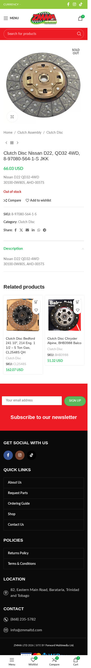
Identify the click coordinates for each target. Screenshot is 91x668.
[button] (36, 302)
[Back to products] (12, 143)
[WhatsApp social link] (39, 230)
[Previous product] (6, 143)
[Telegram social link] (45, 230)
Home (8, 132)
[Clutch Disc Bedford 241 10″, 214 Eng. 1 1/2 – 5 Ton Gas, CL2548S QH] (23, 315)
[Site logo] (44, 18)
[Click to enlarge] (12, 116)
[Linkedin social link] (33, 230)
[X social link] (21, 230)
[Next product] (17, 143)
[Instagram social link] (74, 4)
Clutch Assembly (29, 132)
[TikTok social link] (81, 4)
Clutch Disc (54, 132)
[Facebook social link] (68, 4)
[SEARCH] (79, 34)
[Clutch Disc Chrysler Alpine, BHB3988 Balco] (64, 315)
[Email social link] (27, 230)
